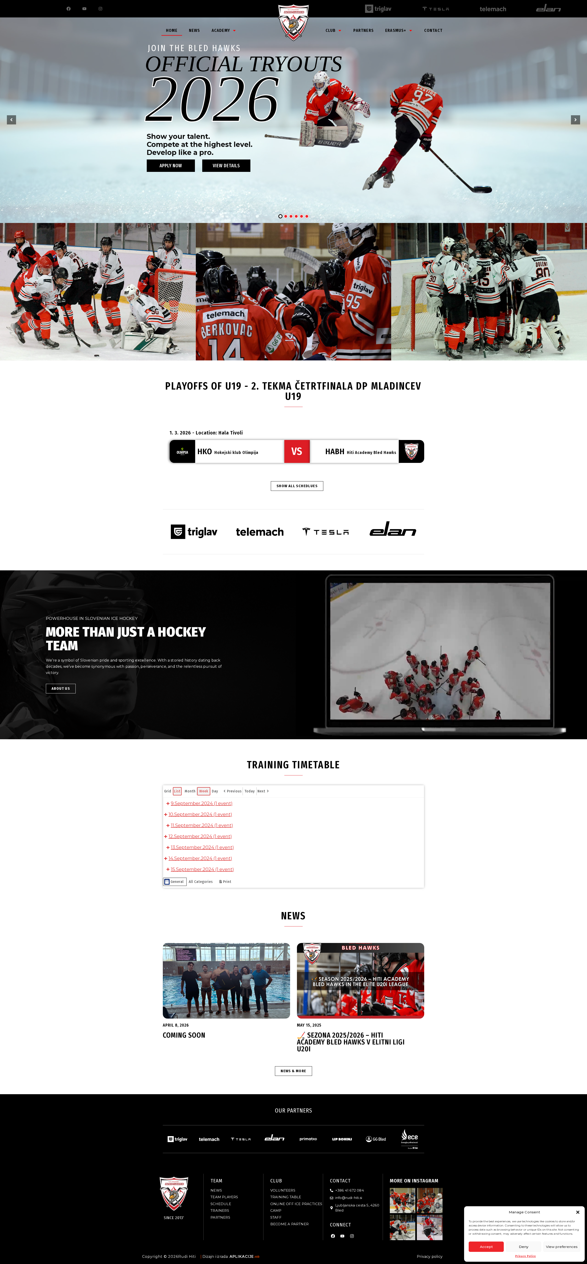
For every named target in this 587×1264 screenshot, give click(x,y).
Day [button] (215, 791)
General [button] (177, 881)
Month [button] (190, 791)
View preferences (562, 1247)
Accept (486, 1247)
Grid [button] (168, 792)
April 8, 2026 (176, 1025)
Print (225, 882)
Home (171, 30)
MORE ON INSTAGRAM (414, 1181)
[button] (578, 1212)
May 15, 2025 (309, 1025)
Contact (433, 30)
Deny (523, 1247)
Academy (221, 30)
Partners (363, 30)
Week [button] (203, 791)
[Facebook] (68, 9)
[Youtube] (84, 9)
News (194, 30)
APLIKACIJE (245, 1256)
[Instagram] (100, 9)
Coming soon (184, 1035)
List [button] (178, 792)
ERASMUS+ (395, 30)
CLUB (331, 30)
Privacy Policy (525, 1256)
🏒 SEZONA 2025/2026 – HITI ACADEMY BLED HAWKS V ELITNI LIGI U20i (351, 1042)
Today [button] (249, 791)
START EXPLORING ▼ (171, 167)
